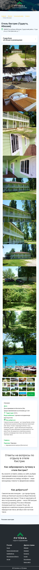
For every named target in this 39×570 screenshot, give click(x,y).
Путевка (24, 568)
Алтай (8, 559)
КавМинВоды (10, 553)
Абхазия (10, 16)
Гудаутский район (18, 16)
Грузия (25, 556)
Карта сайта (27, 562)
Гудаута (27, 16)
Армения (26, 551)
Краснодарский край (12, 551)
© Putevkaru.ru (16, 568)
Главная (3, 16)
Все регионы (27, 559)
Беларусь (26, 553)
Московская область (13, 556)
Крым (8, 548)
